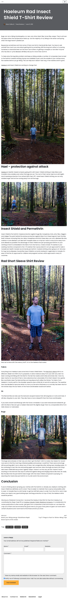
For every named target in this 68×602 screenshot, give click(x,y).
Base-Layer (9, 527)
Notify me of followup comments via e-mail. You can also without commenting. (34, 578)
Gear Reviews (20, 24)
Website (47, 546)
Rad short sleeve (51, 372)
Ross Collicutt (10, 24)
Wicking (24, 527)
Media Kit (23, 597)
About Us (5, 597)
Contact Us (14, 597)
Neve (26, 600)
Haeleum (4, 65)
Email (26, 546)
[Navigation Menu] (65, 1)
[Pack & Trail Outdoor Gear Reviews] (2, 1)
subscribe (45, 578)
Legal (40, 597)
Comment (7, 553)
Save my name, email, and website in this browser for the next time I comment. (31, 575)
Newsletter (32, 597)
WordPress (40, 600)
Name (6, 546)
